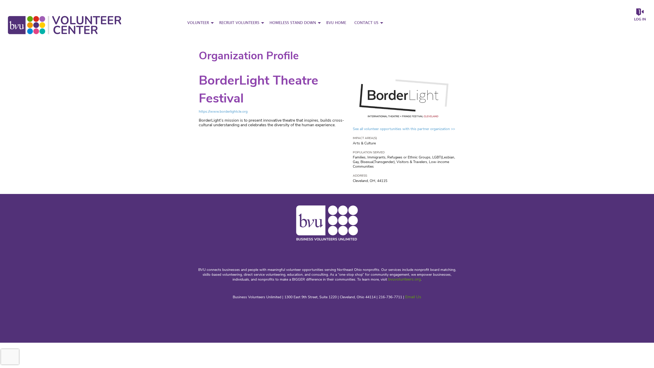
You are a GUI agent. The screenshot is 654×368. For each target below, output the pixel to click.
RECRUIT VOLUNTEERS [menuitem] (239, 23)
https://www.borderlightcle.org (223, 111)
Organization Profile (249, 56)
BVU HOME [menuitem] (336, 23)
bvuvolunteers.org (404, 279)
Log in (640, 19)
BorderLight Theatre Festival (258, 89)
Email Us (413, 297)
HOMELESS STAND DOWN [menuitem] (293, 23)
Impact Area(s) (365, 138)
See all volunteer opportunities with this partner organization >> (404, 128)
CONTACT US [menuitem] (366, 23)
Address (360, 176)
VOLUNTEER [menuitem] (198, 23)
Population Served (369, 152)
